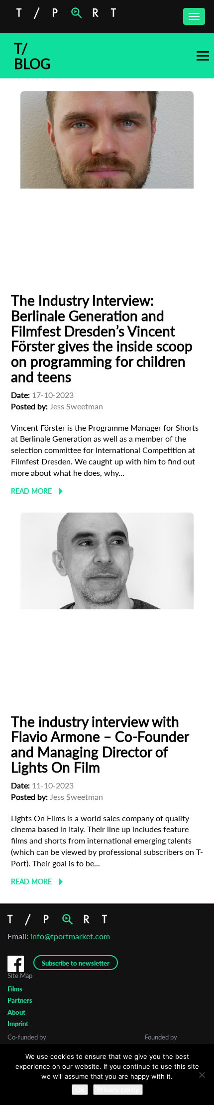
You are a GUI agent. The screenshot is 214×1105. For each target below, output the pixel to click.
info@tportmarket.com (70, 936)
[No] (202, 1075)
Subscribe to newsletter (75, 963)
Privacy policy (118, 1090)
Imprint (17, 1024)
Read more (31, 491)
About (16, 1012)
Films (14, 989)
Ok (80, 1090)
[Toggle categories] (203, 56)
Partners (19, 1000)
